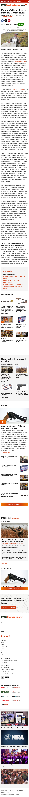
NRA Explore (4, 662)
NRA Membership (5, 667)
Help (2, 629)
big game (22, 270)
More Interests (15, 518)
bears (4, 271)
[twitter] (5, 20)
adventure (17, 270)
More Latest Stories (18, 504)
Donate (19, 1)
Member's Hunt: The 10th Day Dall (13, 285)
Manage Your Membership (7, 674)
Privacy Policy (4, 790)
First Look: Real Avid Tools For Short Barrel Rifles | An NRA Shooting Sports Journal (14, 546)
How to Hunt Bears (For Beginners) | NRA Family (22, 376)
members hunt (6, 270)
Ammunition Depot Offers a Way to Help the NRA (9, 475)
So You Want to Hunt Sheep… (11, 281)
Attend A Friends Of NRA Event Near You (13, 785)
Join (11, 1)
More (10, 406)
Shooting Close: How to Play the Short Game (9, 457)
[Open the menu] (26, 5)
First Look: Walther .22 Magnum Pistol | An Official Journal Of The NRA (22, 394)
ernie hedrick (10, 271)
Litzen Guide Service (18, 90)
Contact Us (3, 625)
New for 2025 (4, 563)
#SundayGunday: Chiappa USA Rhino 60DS (13, 427)
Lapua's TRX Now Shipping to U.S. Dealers (9, 466)
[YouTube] (28, 1)
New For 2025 (5, 521)
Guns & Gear (7, 452)
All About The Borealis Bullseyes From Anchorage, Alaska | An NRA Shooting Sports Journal (6, 378)
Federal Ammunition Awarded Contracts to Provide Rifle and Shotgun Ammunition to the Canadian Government (9, 494)
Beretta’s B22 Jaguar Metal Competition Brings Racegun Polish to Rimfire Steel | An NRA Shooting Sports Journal (14, 552)
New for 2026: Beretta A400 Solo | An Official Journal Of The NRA (13, 541)
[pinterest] (9, 20)
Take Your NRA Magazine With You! (12, 728)
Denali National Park (20, 62)
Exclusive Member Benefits (7, 669)
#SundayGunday (6, 568)
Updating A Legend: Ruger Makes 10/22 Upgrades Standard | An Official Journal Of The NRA (14, 558)
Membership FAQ (5, 672)
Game (5, 16)
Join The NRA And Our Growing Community (14, 746)
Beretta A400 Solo (6, 543)
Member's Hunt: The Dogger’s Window (9, 483)
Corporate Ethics (19, 790)
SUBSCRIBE (9, 607)
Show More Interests (17, 588)
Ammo (2, 644)
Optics (2, 651)
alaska (12, 270)
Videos (2, 655)
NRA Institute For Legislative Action (9, 660)
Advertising (3, 623)
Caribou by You (7, 283)
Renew (14, 1)
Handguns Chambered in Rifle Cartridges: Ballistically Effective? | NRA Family (7, 394)
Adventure (9, 16)
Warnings (3, 792)
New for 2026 (20, 543)
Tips (2, 653)
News (2, 16)
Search (2, 631)
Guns (2, 648)
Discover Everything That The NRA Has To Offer (13, 765)
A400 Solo (13, 543)
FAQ (2, 627)
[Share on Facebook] (2, 20)
